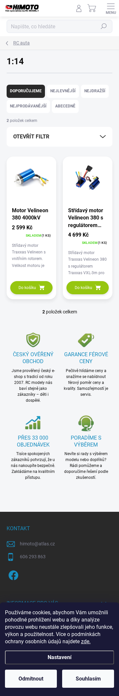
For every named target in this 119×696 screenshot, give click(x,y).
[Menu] (110, 8)
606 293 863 (33, 556)
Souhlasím (88, 679)
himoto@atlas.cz (37, 543)
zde (86, 641)
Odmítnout (31, 679)
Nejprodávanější (28, 106)
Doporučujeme (26, 91)
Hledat (104, 26)
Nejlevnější (63, 91)
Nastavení (59, 657)
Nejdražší (94, 91)
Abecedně (65, 106)
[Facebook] (12, 574)
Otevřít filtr (31, 136)
